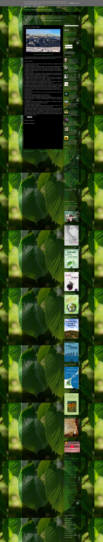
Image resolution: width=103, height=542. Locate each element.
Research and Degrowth (69, 497)
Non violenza (66, 198)
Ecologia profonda (67, 471)
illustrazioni (77, 164)
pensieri (66, 173)
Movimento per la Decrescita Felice (71, 490)
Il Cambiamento (67, 481)
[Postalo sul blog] (28, 117)
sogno (68, 180)
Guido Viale (66, 479)
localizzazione (72, 169)
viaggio (77, 184)
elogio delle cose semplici (70, 160)
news (67, 171)
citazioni (77, 154)
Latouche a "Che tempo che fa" (70, 489)
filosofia (70, 163)
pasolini (77, 171)
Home (26, 13)
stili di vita (67, 181)
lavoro (65, 167)
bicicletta (72, 152)
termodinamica (67, 184)
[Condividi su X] (29, 117)
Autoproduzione (67, 192)
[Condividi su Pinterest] (31, 117)
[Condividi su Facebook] (30, 117)
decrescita (67, 157)
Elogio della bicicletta (68, 472)
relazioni (65, 176)
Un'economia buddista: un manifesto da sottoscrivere (73, 137)
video (67, 186)
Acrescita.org (66, 456)
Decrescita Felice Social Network (70, 469)
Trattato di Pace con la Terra (69, 508)
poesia (71, 173)
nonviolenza (73, 171)
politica (77, 173)
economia (66, 159)
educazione (74, 159)
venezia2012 (73, 184)
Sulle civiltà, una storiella (73, 66)
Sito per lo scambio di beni (69, 502)
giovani (76, 163)
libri (77, 167)
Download (64, 13)
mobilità (72, 170)
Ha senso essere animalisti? (72, 128)
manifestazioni (66, 170)
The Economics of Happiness (70, 507)
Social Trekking (67, 504)
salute (76, 178)
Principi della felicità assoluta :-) (72, 119)
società (77, 179)
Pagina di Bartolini (67, 495)
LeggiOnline (72, 167)
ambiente (66, 150)
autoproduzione (76, 151)
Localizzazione (67, 193)
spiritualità (74, 180)
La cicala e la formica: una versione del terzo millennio (73, 83)
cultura (75, 155)
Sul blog (37, 13)
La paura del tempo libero (74, 58)
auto (70, 151)
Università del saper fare (69, 511)
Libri (42, 13)
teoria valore (74, 183)
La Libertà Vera (52, 58)
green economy (66, 164)
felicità (65, 163)
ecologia (74, 158)
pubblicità (75, 175)
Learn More (72, 3)
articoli (65, 151)
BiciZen (65, 465)
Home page (43, 151)
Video (58, 13)
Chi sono (31, 13)
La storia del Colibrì (72, 110)
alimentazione (73, 149)
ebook (68, 158)
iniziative (67, 165)
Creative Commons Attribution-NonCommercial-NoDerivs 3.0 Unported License (70, 34)
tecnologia (66, 183)
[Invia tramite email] (27, 117)
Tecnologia (66, 196)
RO (71, 178)
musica (77, 170)
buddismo (71, 154)
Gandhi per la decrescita (73, 74)
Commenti (68, 47)
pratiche (68, 174)
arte (76, 150)
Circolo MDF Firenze (68, 468)
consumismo (69, 155)
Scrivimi (48, 13)
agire (65, 149)
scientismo (66, 179)
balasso (67, 152)
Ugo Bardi (66, 510)
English (53, 13)
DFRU (77, 157)
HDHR (72, 164)
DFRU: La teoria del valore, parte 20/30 (72, 93)
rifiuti (70, 176)
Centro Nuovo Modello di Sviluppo (70, 466)
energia (66, 162)
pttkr (71, 175)
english (72, 162)
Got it (77, 3)
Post (67, 45)
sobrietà (71, 179)
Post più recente (28, 151)
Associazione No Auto (68, 463)
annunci (72, 150)
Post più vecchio (57, 151)
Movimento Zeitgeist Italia (69, 492)
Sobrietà (66, 195)
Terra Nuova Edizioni (68, 505)
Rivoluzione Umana (68, 498)
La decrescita (66, 487)
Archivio (71, 13)
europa (76, 162)
